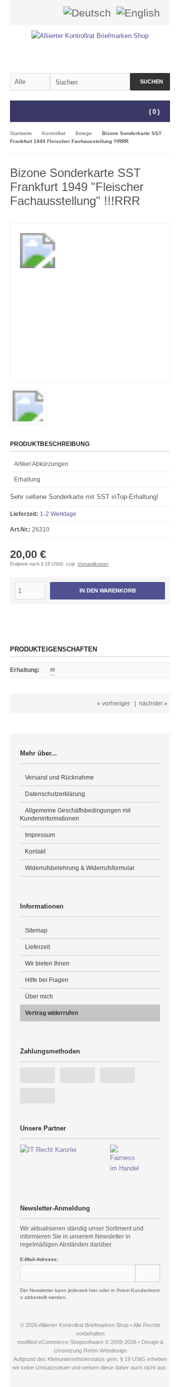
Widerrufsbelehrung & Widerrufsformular (79, 868)
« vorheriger (113, 703)
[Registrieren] (49, 12)
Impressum (40, 835)
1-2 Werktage (58, 514)
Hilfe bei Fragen (46, 980)
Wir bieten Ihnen (47, 963)
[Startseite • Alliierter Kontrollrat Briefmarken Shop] (90, 35)
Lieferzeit (37, 947)
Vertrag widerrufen (51, 1013)
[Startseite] (23, 12)
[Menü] (16, 112)
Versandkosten (93, 564)
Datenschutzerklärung (55, 794)
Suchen (150, 82)
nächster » (153, 703)
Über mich (39, 996)
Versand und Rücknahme (59, 777)
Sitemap (36, 930)
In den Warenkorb (107, 590)
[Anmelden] (36, 12)
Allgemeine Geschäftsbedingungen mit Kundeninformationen (75, 814)
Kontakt (35, 851)
